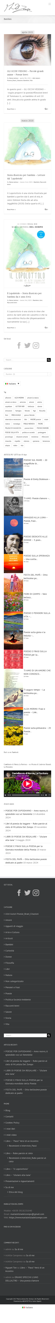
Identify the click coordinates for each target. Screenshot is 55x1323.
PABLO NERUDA (29, 424)
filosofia (42, 411)
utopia (7, 445)
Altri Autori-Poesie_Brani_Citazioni (21, 913)
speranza (36, 441)
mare (46, 419)
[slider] (26, 795)
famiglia (18, 411)
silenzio (26, 441)
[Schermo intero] (49, 795)
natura (7, 424)
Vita (31, 80)
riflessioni (45, 437)
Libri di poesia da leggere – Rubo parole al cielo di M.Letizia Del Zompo (26, 1062)
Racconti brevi (12, 302)
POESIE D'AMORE (43, 428)
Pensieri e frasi (12, 987)
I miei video (11, 1134)
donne (39, 406)
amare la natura (33, 398)
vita (22, 445)
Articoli (9, 938)
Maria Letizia (13, 78)
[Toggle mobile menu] (49, 4)
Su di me (9, 1187)
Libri (40, 300)
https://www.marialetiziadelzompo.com (28, 1217)
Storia (8, 1017)
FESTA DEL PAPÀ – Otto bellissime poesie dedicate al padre (26, 1091)
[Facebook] (19, 345)
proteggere (42, 432)
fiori (6, 415)
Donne (8, 956)
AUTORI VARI (19, 406)
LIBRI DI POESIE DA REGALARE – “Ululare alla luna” (26, 1072)
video (15, 445)
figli (34, 411)
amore (31, 402)
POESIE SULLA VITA (12, 432)
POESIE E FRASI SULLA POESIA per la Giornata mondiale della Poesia (23, 1082)
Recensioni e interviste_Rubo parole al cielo (27, 1159)
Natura (8, 975)
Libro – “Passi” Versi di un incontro (21, 1141)
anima (39, 402)
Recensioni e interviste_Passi (23, 1145)
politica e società (28, 432)
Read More (10, 109)
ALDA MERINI (19, 398)
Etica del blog (16, 1192)
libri (25, 419)
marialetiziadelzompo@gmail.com (27, 1214)
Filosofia (9, 962)
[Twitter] (27, 345)
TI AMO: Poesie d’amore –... (37, 498)
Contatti (9, 1116)
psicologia (9, 437)
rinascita (8, 441)
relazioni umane (22, 437)
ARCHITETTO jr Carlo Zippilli (31, 1301)
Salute (8, 1011)
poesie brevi (29, 428)
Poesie (8, 993)
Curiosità (9, 950)
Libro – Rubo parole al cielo (19, 1153)
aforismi (8, 398)
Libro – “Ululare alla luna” (18, 1175)
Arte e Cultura (12, 932)
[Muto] (46, 795)
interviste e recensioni (13, 419)
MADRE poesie (35, 419)
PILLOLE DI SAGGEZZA (13, 428)
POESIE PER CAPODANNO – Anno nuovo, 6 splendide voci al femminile (26, 1053)
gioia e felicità (29, 415)
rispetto (17, 441)
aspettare (8, 406)
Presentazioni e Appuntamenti (19, 1181)
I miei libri (10, 1128)
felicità (27, 411)
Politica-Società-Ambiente (18, 999)
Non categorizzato (14, 981)
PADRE (40, 424)
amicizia (23, 402)
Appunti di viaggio (14, 926)
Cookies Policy (12, 1122)
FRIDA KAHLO (16, 415)
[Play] (5, 795)
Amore (8, 920)
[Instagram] (36, 345)
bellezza (31, 406)
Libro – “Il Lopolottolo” (16, 1168)
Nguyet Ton (11, 1267)
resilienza (34, 437)
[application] (27, 783)
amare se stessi (10, 402)
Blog (7, 1110)
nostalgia (16, 424)
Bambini (26, 80)
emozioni (8, 411)
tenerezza (46, 441)
